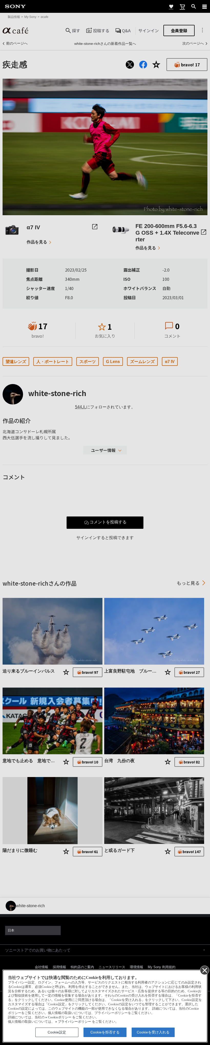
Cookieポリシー (59, 1017)
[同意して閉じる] (204, 970)
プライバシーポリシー (74, 1021)
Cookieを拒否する (105, 1032)
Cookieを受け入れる (153, 1032)
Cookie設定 (57, 1032)
